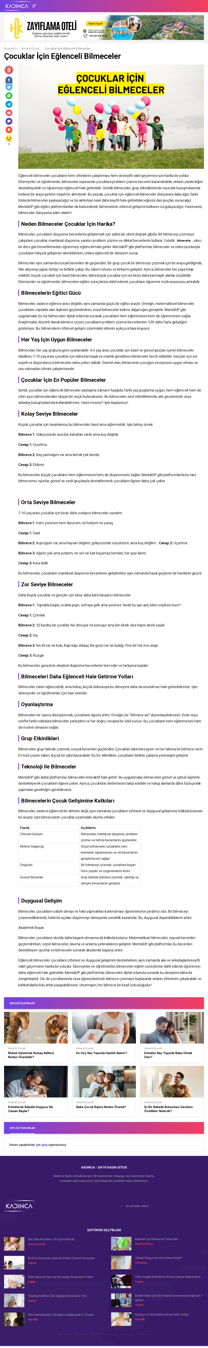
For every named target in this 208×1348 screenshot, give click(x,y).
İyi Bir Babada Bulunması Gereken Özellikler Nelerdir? (168, 1109)
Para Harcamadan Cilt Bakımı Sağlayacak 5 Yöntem (61, 1314)
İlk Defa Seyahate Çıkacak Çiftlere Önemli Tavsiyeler (61, 1258)
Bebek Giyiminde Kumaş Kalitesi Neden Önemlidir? (31, 1055)
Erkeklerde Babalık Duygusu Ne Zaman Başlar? (30, 1109)
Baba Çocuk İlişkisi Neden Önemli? (101, 1107)
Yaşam (32, 1263)
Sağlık (31, 1281)
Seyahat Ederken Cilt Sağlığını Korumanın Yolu (57, 1295)
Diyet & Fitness (144, 1244)
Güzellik (33, 1319)
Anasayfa (10, 48)
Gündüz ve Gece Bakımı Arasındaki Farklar (162, 1314)
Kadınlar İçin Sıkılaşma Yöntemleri (156, 1239)
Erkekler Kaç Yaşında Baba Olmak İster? (168, 1055)
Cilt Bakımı (141, 1262)
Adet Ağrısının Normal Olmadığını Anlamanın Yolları (60, 1277)
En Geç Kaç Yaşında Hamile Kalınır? (101, 1053)
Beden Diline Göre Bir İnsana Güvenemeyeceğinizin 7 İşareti (168, 1298)
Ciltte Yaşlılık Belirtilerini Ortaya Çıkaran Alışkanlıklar (168, 1276)
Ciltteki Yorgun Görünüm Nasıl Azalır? (159, 1258)
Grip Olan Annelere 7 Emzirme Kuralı (51, 1239)
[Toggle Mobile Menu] (33, 5)
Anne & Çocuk (30, 48)
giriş (44, 1145)
